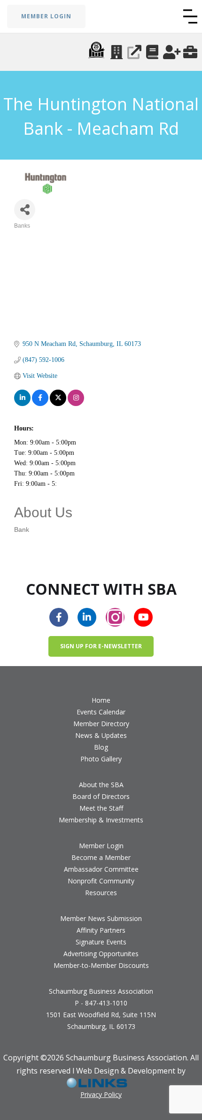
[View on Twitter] (58, 398)
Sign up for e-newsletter (101, 646)
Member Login (101, 845)
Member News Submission (101, 918)
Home (101, 700)
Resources (101, 892)
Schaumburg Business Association (101, 991)
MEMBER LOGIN (46, 16)
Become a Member (101, 857)
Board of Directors (101, 796)
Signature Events (101, 941)
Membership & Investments (101, 819)
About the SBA (101, 784)
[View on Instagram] (76, 398)
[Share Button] (24, 209)
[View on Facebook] (40, 398)
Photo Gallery (101, 758)
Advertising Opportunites (101, 953)
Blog (101, 747)
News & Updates (101, 735)
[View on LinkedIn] (22, 398)
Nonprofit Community (101, 880)
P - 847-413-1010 (101, 1002)
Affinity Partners (101, 930)
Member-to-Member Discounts (101, 965)
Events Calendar (101, 711)
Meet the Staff (101, 808)
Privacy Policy (101, 1094)
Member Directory (101, 723)
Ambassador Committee (101, 869)
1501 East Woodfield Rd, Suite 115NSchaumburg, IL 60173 (101, 1020)
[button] (190, 16)
